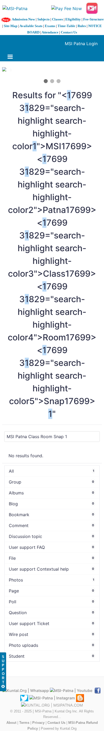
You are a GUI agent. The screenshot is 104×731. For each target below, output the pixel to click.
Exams (50, 26)
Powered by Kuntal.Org (59, 728)
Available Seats (30, 26)
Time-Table (66, 26)
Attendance (50, 32)
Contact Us (69, 32)
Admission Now (23, 19)
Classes (57, 19)
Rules (82, 26)
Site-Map (10, 26)
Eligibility (73, 19)
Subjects (43, 19)
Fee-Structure (93, 19)
